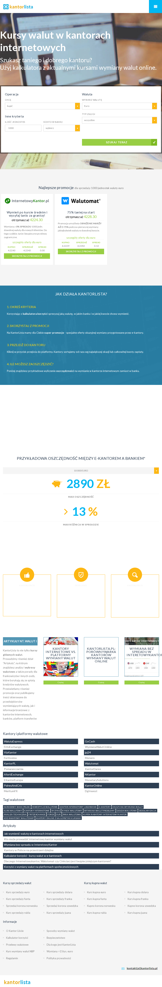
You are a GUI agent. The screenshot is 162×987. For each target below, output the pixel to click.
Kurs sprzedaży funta (18, 898)
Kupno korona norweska (101, 905)
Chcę (8, 100)
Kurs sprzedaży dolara (59, 892)
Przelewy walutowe (17, 944)
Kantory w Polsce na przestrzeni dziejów (29, 850)
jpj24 (88, 752)
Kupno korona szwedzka (142, 905)
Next (156, 229)
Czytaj (61, 682)
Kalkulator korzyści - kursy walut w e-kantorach (33, 855)
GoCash (90, 741)
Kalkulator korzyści (17, 937)
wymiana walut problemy (99, 810)
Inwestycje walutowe (45, 807)
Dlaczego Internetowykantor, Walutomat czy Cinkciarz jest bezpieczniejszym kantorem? (57, 861)
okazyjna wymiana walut (128, 807)
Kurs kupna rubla (96, 912)
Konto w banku (53, 122)
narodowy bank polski (17, 807)
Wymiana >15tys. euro (60, 951)
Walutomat (92, 763)
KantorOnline (93, 785)
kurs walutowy (13, 810)
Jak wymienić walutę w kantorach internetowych (34, 833)
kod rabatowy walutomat (19, 818)
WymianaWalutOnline (98, 747)
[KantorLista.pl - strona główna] (81, 7)
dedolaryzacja (147, 810)
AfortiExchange (13, 774)
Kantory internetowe (37, 810)
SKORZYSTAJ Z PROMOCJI (27, 256)
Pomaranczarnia (13, 769)
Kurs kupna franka (138, 898)
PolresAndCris (13, 785)
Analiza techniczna (15, 814)
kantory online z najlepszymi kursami (58, 818)
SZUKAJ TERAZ (116, 142)
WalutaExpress (13, 741)
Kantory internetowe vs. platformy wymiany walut (61, 653)
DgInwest (91, 791)
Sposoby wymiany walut (61, 930)
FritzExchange (12, 747)
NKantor (90, 774)
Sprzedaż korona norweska (22, 905)
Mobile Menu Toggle (155, 6)
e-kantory (105, 807)
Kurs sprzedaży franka (59, 898)
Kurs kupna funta (96, 898)
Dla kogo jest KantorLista (61, 944)
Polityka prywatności (59, 958)
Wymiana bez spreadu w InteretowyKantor (30, 844)
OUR (58, 814)
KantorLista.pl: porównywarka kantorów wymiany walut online (101, 655)
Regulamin (12, 958)
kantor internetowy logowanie (78, 807)
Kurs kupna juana (137, 912)
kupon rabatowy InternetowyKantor (105, 814)
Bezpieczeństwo (56, 937)
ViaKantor (10, 752)
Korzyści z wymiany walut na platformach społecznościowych (41, 866)
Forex (50, 814)
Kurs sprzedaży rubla (18, 912)
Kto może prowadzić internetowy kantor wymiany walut (38, 839)
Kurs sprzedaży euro (18, 892)
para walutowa (72, 814)
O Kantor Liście (15, 930)
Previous (6, 229)
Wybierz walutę (92, 100)
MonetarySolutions (97, 780)
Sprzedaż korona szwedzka (62, 905)
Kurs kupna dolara (138, 892)
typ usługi (88, 114)
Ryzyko (56, 810)
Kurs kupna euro (96, 892)
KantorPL (10, 763)
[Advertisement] (81, 412)
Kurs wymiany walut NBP (20, 951)
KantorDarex (93, 769)
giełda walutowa (127, 810)
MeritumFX (11, 791)
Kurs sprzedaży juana (59, 912)
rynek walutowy (72, 810)
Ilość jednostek (15, 122)
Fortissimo (10, 758)
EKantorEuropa (13, 780)
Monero (90, 758)
